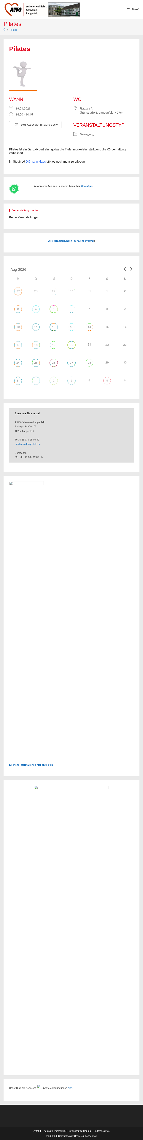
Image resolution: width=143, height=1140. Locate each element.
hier (70, 1088)
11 (36, 327)
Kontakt (47, 1131)
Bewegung (87, 134)
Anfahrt (37, 1131)
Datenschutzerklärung (80, 1131)
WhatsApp (86, 186)
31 (18, 380)
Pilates (13, 29)
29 (53, 291)
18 (36, 345)
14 (89, 327)
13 (71, 327)
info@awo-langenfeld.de (28, 444)
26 (53, 362)
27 (18, 291)
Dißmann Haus (36, 161)
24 (18, 362)
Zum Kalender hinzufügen (38, 124)
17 (18, 345)
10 (18, 327)
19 (53, 345)
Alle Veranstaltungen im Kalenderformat (71, 240)
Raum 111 (87, 108)
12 (53, 327)
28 (89, 362)
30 (71, 291)
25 (36, 362)
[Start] (5, 29)
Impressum (60, 1131)
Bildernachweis (101, 1131)
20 (71, 345)
